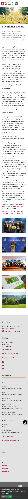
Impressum (5, 468)
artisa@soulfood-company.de (10, 440)
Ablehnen (4, 496)
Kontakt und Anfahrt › (8, 357)
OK (10, 496)
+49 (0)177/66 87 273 (7, 436)
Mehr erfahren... (17, 496)
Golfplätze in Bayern (17, 206)
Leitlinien (4, 465)
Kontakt (4, 462)
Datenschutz (5, 471)
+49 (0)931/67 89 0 (7, 349)
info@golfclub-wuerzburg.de (10, 353)
